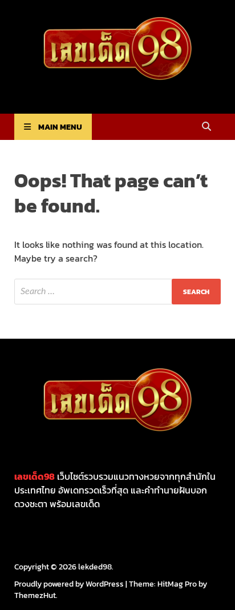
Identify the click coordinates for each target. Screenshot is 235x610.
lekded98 (95, 567)
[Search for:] (117, 291)
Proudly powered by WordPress (69, 584)
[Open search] (206, 127)
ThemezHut (35, 595)
